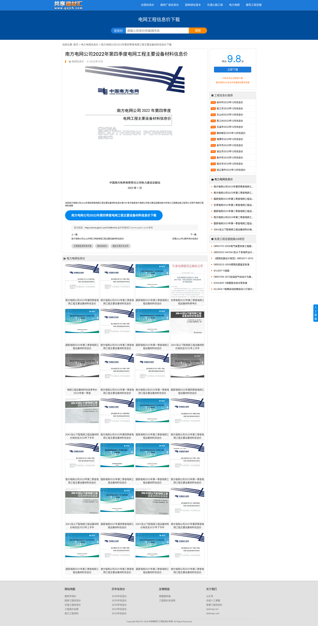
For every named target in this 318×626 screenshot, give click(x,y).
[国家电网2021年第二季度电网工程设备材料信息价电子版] (152, 545)
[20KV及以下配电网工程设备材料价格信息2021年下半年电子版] (152, 501)
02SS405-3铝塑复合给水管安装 (230, 282)
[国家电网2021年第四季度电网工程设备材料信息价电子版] (117, 500)
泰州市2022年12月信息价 (230, 157)
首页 (75, 44)
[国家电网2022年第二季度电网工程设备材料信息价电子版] (117, 455)
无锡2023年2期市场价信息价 (185, 238)
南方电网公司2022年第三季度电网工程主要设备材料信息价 (97, 238)
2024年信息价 (119, 604)
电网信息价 (78, 61)
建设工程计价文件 (121, 246)
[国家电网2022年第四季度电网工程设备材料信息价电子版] (187, 365)
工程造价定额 (72, 609)
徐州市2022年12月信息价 (230, 102)
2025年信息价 (119, 600)
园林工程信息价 (73, 600)
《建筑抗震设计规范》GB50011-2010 (233, 258)
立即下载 (232, 69)
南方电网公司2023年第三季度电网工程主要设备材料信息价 (235, 192)
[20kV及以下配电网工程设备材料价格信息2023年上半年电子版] (187, 321)
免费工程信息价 (214, 604)
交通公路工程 (215, 4)
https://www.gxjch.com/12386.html (101, 227)
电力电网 (234, 4)
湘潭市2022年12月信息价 (230, 139)
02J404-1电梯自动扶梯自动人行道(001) (235, 289)
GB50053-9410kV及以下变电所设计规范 (235, 252)
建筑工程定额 (254, 4)
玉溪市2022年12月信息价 (230, 126)
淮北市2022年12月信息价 (230, 151)
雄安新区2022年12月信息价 (231, 133)
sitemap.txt (212, 609)
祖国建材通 (165, 596)
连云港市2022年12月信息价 (231, 169)
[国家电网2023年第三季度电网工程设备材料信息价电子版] (152, 276)
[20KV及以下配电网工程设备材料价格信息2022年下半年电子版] (82, 410)
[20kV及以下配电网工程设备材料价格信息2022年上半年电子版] (82, 501)
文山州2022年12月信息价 (230, 114)
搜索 (198, 30)
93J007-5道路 (221, 270)
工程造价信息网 (167, 600)
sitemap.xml (212, 613)
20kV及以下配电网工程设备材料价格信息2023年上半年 (235, 229)
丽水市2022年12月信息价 (230, 163)
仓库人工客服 (213, 600)
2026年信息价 (119, 596)
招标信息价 (102, 246)
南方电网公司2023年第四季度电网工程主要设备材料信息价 (235, 186)
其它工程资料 (72, 613)
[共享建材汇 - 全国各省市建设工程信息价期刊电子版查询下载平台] (68, 5)
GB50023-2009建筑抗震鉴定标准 (231, 264)
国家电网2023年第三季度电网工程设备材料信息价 (235, 198)
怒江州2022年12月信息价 (230, 120)
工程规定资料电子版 (82, 246)
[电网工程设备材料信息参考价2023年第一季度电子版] (82, 365)
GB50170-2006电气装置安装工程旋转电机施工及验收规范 (235, 246)
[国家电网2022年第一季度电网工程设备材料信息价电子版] (152, 455)
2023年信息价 (119, 609)
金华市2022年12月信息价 (230, 145)
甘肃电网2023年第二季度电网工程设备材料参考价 (235, 204)
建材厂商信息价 (169, 4)
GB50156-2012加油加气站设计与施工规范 (235, 276)
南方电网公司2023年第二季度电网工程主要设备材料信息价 (235, 217)
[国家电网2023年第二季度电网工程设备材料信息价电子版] (82, 321)
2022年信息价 (119, 613)
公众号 (209, 596)
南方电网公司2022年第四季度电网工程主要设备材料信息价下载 (113, 215)
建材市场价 (70, 596)
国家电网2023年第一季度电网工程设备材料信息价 (235, 223)
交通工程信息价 (73, 604)
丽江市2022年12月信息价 (230, 108)
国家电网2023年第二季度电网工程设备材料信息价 (235, 211)
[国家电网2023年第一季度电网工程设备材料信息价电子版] (152, 321)
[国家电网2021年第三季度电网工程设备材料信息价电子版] (82, 545)
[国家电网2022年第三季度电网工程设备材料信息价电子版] (152, 410)
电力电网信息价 (89, 44)
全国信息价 (147, 4)
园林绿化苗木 (193, 4)
